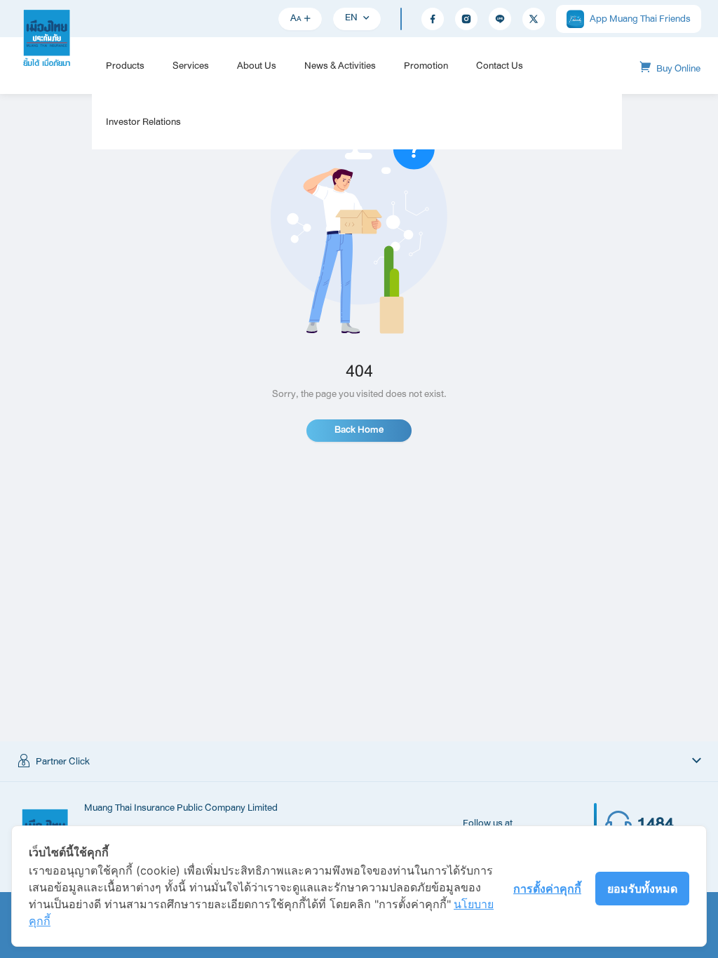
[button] (359, 761)
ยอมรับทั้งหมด (642, 889)
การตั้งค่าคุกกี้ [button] (547, 889)
